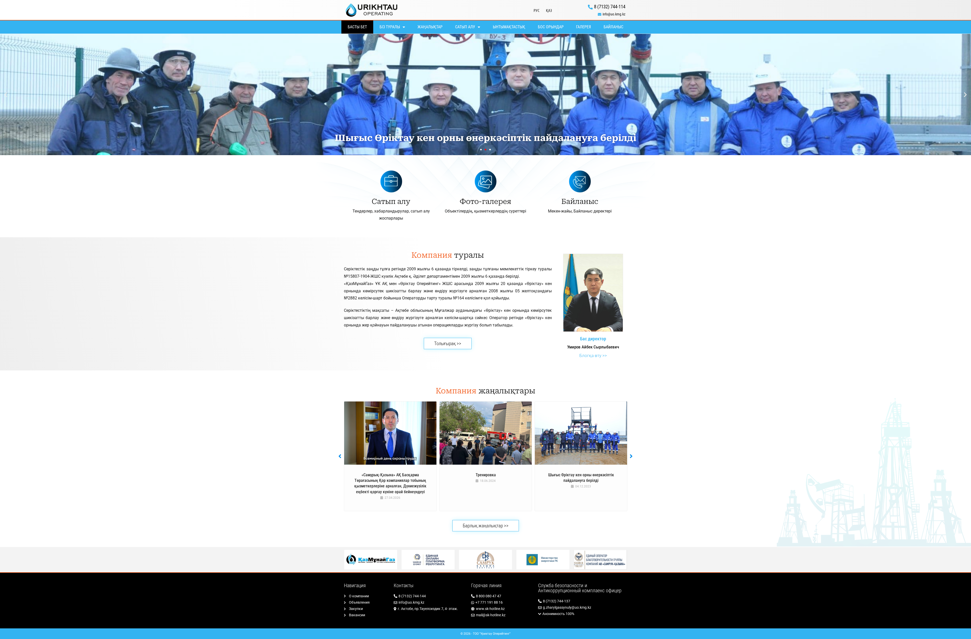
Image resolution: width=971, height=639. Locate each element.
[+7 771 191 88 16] (502, 602)
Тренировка (486, 474)
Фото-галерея (485, 201)
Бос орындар (551, 27)
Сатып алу (465, 27)
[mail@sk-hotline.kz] (502, 615)
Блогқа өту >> (593, 355)
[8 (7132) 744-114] (592, 7)
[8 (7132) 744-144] (430, 596)
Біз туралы (390, 27)
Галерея (583, 27)
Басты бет (357, 27)
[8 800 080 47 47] (502, 596)
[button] (6, 94)
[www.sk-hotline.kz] (502, 609)
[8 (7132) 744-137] (582, 601)
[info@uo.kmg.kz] (592, 14)
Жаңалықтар (430, 27)
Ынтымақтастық (509, 27)
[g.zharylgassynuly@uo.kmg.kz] (582, 607)
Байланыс (613, 27)
